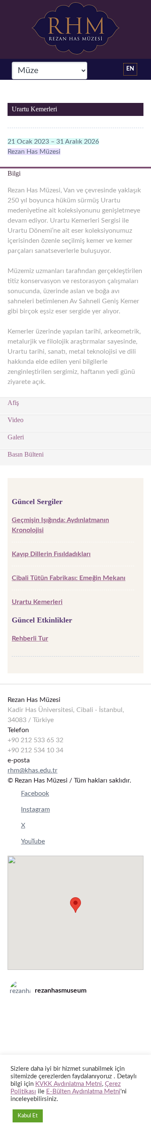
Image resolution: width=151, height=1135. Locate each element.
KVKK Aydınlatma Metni (68, 1084)
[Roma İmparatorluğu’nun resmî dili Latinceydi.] (75, 1013)
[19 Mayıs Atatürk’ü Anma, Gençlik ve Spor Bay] (75, 1035)
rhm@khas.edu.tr (32, 770)
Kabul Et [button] (28, 1116)
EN (130, 69)
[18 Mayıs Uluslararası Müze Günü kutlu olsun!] (75, 1046)
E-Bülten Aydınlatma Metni (83, 1091)
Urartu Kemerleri (37, 602)
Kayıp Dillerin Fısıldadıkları (51, 554)
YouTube (33, 841)
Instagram (35, 809)
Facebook (35, 793)
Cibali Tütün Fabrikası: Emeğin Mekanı (68, 578)
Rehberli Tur (30, 638)
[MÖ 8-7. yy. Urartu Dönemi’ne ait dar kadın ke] (75, 1024)
